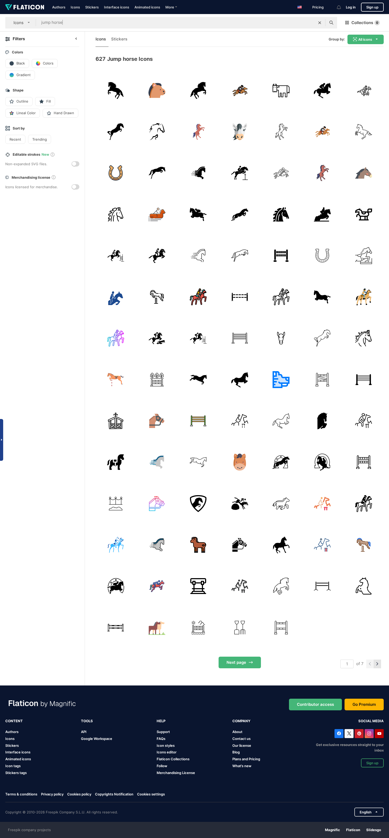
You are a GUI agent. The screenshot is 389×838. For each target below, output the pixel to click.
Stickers (92, 7)
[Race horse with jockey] (322, 214)
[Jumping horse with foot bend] (239, 379)
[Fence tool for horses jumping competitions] (322, 586)
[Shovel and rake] (239, 627)
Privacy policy (52, 794)
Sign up (372, 7)
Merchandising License (176, 773)
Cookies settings (151, 794)
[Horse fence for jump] (115, 627)
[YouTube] (379, 733)
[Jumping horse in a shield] (198, 503)
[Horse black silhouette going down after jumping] (198, 379)
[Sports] (115, 379)
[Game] (157, 296)
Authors (58, 7)
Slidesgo (373, 830)
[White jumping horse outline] (363, 131)
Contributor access (315, 704)
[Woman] (157, 255)
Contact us (241, 738)
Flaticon (353, 830)
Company (241, 721)
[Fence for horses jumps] (239, 296)
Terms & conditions (21, 794)
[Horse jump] (239, 338)
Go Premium (364, 704)
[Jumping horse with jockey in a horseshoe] (322, 462)
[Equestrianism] (157, 214)
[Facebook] (338, 733)
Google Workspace (96, 738)
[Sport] (363, 255)
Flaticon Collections (173, 759)
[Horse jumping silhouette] (198, 90)
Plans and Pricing (246, 759)
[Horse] (157, 90)
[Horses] (157, 627)
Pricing (318, 7)
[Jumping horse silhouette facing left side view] (115, 90)
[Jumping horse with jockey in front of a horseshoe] (115, 586)
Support (163, 732)
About (237, 732)
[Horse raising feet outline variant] (363, 586)
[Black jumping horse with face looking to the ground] (157, 173)
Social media (371, 721)
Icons (75, 7)
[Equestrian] (239, 90)
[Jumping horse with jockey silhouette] (322, 90)
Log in (351, 7)
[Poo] (115, 503)
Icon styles (166, 745)
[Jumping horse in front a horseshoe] (281, 462)
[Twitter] (349, 733)
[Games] (239, 420)
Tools (87, 721)
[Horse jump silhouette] (322, 296)
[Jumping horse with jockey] (198, 214)
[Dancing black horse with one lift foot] (281, 544)
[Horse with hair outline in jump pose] (157, 131)
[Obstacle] (281, 255)
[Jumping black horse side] (239, 214)
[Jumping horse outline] (239, 255)
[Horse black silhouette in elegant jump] (115, 131)
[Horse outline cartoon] (281, 503)
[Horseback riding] (198, 296)
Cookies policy (79, 794)
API (84, 732)
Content (14, 721)
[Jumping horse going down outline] (198, 462)
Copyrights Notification (114, 794)
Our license (241, 745)
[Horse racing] (157, 420)
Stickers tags (16, 773)
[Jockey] (363, 90)
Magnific (332, 830)
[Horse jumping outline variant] (281, 586)
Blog (236, 752)
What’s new (241, 766)
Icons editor (167, 752)
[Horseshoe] (115, 173)
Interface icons (116, 7)
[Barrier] (115, 255)
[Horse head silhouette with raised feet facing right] (322, 420)
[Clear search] (319, 23)
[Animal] (281, 338)
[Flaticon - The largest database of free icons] (24, 7)
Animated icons (147, 7)
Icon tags (13, 766)
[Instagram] (369, 733)
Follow (162, 766)
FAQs (161, 738)
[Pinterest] (359, 733)
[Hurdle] (198, 586)
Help (161, 721)
